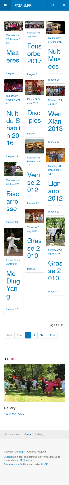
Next (42, 335)
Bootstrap (9, 456)
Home (27, 434)
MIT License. (26, 460)
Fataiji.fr (21, 451)
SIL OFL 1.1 (46, 464)
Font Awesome (11, 464)
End (52, 335)
